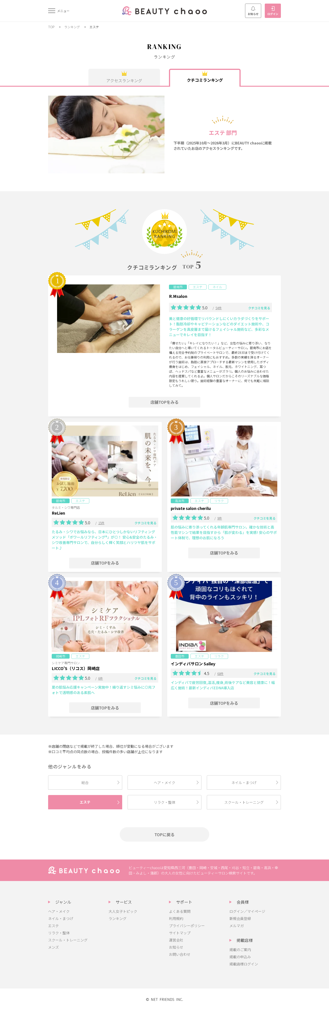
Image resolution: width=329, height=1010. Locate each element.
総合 (85, 782)
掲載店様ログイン (243, 964)
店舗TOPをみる (164, 402)
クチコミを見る (259, 308)
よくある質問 (179, 911)
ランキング (72, 27)
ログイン (272, 14)
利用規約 (176, 918)
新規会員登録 (240, 918)
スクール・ (244, 802)
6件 (100, 678)
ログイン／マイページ (247, 911)
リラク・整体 (164, 802)
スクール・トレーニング (68, 940)
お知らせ (253, 14)
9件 (219, 518)
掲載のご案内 (240, 949)
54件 (219, 308)
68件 (220, 673)
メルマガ (236, 925)
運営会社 (176, 940)
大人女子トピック (123, 911)
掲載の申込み (240, 956)
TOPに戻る (164, 834)
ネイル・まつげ (243, 782)
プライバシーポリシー (187, 925)
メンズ (53, 947)
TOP (51, 27)
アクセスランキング (124, 80)
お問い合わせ (179, 954)
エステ (85, 802)
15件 (101, 523)
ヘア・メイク (164, 782)
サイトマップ (179, 932)
